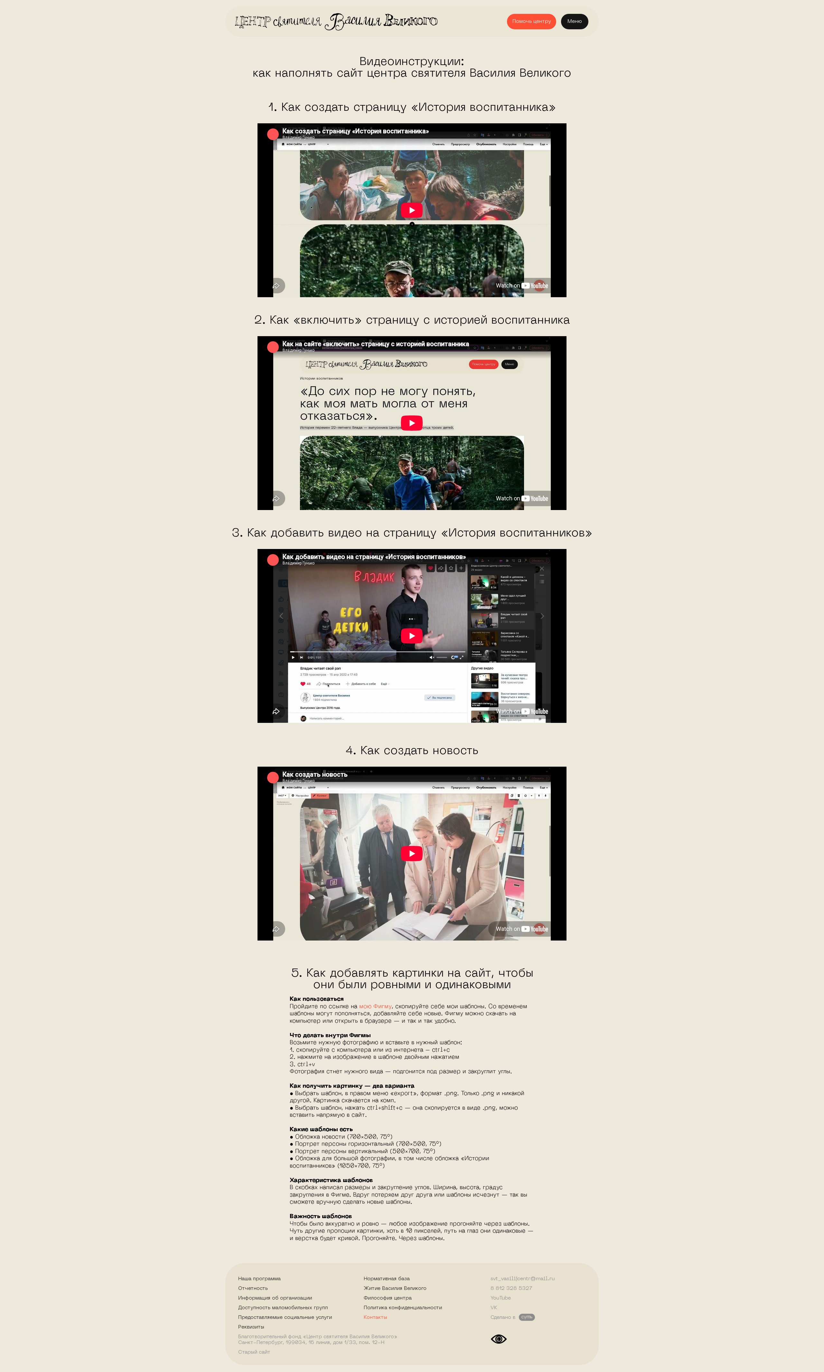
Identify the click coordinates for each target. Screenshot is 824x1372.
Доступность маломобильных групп (283, 1307)
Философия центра (388, 1298)
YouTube (501, 1298)
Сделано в (503, 1317)
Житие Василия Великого (395, 1288)
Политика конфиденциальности (403, 1307)
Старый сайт (254, 1352)
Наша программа (259, 1279)
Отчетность (253, 1288)
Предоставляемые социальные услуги (285, 1317)
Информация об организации (275, 1298)
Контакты (375, 1317)
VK (494, 1307)
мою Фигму (375, 1006)
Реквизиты (251, 1327)
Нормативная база (387, 1279)
